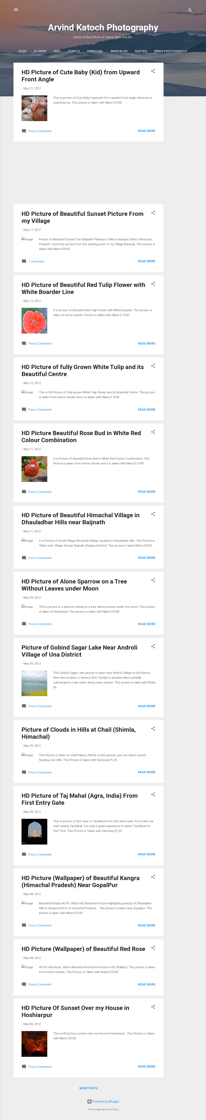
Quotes (141, 51)
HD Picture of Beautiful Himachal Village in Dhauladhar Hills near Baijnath (81, 519)
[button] (153, 72)
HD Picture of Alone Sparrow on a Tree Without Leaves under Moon (74, 585)
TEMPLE (74, 51)
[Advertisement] (180, 123)
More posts (88, 1088)
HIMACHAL (95, 51)
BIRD (57, 51)
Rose (23, 51)
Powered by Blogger (105, 1101)
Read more (147, 131)
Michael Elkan (112, 1109)
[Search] (190, 11)
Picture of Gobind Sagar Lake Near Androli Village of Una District (79, 651)
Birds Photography (170, 51)
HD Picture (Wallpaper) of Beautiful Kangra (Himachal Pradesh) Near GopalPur (81, 881)
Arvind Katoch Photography (103, 27)
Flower (40, 51)
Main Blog (119, 51)
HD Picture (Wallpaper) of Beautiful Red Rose (83, 948)
